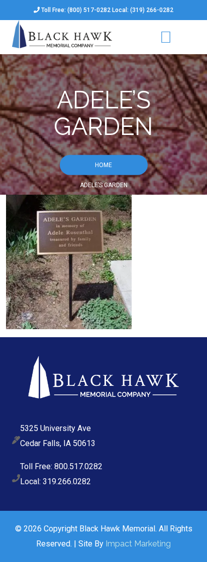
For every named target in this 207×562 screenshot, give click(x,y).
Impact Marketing (138, 543)
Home (103, 164)
